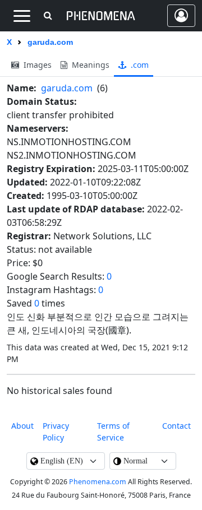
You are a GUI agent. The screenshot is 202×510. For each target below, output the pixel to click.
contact (176, 425)
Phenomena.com (97, 481)
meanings (89, 64)
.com (138, 64)
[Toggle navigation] (21, 15)
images (36, 64)
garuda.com (67, 88)
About (22, 425)
